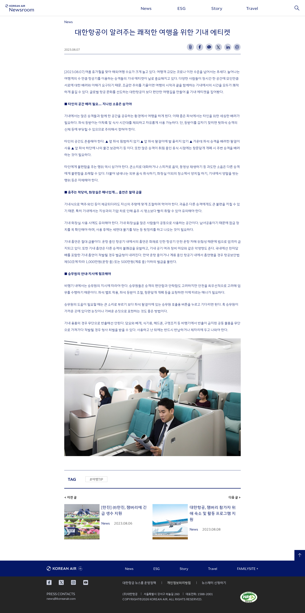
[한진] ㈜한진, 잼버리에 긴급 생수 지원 (124, 510)
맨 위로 (299, 555)
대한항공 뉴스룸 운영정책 (139, 582)
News (146, 8)
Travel (252, 8)
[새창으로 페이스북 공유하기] (199, 47)
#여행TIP (96, 479)
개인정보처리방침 (179, 582)
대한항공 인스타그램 (73, 582)
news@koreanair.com (61, 598)
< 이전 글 (70, 497)
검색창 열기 (297, 8)
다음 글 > (235, 497)
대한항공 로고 (73, 568)
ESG (181, 8)
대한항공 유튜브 (85, 582)
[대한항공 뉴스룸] (19, 7)
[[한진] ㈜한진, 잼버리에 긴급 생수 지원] (82, 522)
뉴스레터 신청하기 (214, 582)
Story (216, 8)
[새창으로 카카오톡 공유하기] (209, 47)
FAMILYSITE (247, 568)
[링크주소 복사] (190, 47)
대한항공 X (61, 582)
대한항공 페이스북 (49, 582)
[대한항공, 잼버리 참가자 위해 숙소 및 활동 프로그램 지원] (170, 522)
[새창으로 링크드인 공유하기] (227, 47)
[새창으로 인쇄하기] (237, 47)
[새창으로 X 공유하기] (218, 47)
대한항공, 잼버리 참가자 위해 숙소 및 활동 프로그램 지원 (213, 513)
